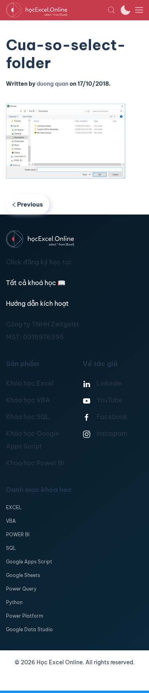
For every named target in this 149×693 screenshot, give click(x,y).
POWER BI (17, 534)
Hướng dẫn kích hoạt (37, 303)
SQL (11, 548)
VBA (11, 521)
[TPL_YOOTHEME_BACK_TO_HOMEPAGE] (56, 10)
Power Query (21, 589)
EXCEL (13, 507)
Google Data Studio (29, 629)
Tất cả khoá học (36, 283)
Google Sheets (23, 575)
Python (14, 602)
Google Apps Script (29, 562)
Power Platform (24, 616)
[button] (111, 10)
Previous (30, 204)
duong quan (52, 83)
